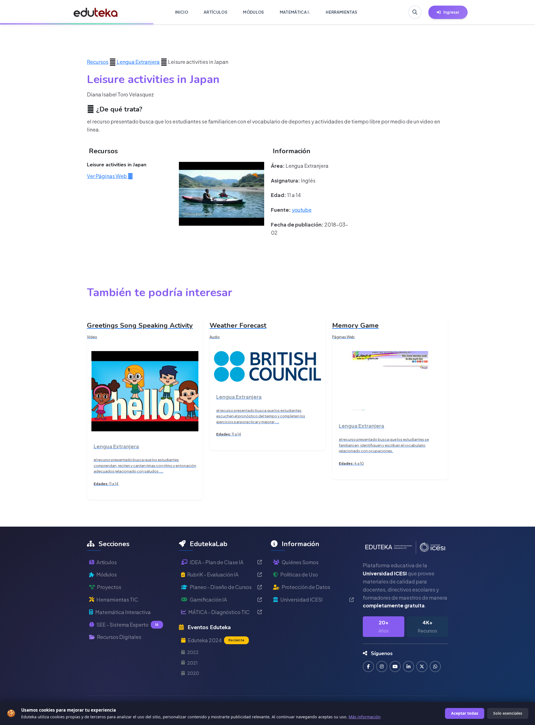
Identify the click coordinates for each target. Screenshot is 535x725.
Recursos (97, 62)
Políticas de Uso (299, 574)
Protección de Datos (306, 587)
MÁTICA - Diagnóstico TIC (219, 612)
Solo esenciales (507, 713)
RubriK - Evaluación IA (213, 574)
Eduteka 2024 (216, 640)
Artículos (106, 562)
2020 (193, 673)
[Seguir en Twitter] (421, 666)
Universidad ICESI (301, 599)
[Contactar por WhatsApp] (435, 666)
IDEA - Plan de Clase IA (217, 562)
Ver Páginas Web (107, 176)
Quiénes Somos (300, 562)
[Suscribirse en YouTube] (395, 666)
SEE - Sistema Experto (127, 624)
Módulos (106, 574)
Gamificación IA (208, 599)
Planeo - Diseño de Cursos (221, 587)
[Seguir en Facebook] (368, 666)
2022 (193, 652)
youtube (302, 209)
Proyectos (109, 587)
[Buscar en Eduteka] (415, 12)
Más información (365, 716)
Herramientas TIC (117, 599)
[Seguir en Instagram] (381, 666)
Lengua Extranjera (138, 62)
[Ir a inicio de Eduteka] (95, 12)
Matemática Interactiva (123, 612)
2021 (192, 662)
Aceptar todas (464, 713)
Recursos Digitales (119, 637)
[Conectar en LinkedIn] (408, 666)
